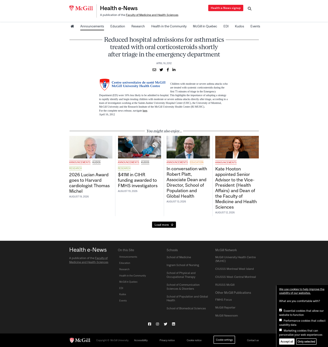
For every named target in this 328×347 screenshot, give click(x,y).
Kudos (239, 26)
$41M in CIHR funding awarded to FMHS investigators (138, 180)
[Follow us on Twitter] (165, 324)
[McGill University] (83, 8)
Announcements (92, 26)
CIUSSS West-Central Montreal (235, 277)
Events (255, 26)
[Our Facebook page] (149, 324)
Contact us (253, 340)
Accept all (287, 341)
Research (138, 26)
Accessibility (141, 340)
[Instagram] (157, 324)
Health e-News (119, 8)
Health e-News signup (226, 7)
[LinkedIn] (173, 324)
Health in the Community (169, 26)
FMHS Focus (223, 299)
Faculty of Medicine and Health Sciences (152, 15)
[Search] (249, 9)
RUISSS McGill (225, 284)
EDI (226, 26)
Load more (162, 224)
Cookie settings (224, 339)
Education (117, 26)
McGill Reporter (225, 307)
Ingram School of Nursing (183, 265)
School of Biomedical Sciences (186, 308)
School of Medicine (179, 257)
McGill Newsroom (226, 315)
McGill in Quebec (205, 26)
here (145, 110)
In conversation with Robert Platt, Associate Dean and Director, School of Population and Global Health (187, 182)
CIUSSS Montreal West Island (234, 269)
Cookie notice (194, 340)
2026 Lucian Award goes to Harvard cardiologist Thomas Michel (89, 183)
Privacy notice (167, 340)
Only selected (306, 341)
